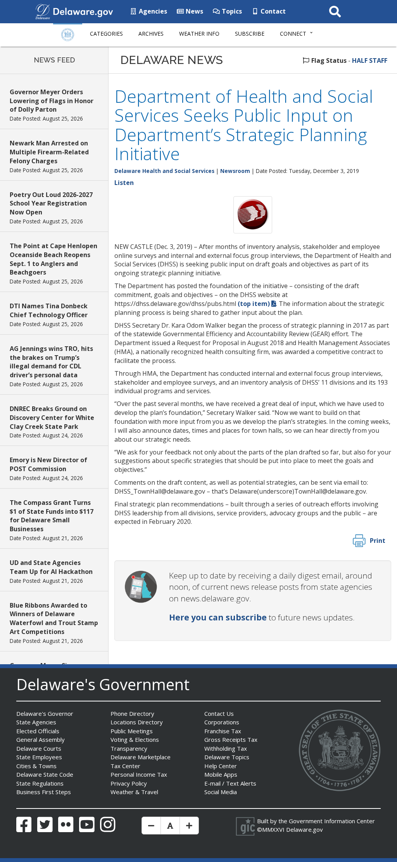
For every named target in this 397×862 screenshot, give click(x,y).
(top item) (254, 303)
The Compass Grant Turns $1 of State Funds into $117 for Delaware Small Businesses (51, 516)
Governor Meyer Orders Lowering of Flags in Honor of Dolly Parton (51, 101)
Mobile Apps (220, 774)
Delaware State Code (44, 774)
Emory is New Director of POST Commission (48, 464)
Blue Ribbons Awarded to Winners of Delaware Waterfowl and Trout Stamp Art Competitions (54, 618)
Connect (293, 33)
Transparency (128, 748)
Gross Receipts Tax (230, 739)
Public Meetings (131, 731)
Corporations (221, 722)
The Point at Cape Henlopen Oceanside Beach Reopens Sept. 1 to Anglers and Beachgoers (53, 259)
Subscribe (249, 33)
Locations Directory (136, 722)
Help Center (220, 766)
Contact (272, 11)
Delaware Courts (38, 748)
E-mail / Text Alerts (230, 783)
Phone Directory (132, 713)
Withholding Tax (225, 748)
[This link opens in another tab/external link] (42, 11)
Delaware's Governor (44, 713)
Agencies (152, 11)
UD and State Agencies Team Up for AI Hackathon (51, 567)
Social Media (220, 792)
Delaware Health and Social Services (164, 170)
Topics (231, 11)
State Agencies (36, 722)
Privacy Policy (128, 783)
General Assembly (40, 739)
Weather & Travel (134, 792)
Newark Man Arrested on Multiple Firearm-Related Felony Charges (49, 152)
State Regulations (40, 783)
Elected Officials (37, 731)
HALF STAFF (369, 60)
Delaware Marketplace (140, 757)
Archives (151, 33)
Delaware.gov (304, 829)
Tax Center (125, 766)
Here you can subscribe (218, 617)
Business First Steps (43, 792)
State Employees (39, 757)
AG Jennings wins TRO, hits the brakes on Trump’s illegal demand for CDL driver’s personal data (51, 362)
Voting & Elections (134, 739)
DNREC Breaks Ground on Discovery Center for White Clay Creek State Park (52, 417)
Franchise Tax (222, 731)
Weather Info (199, 33)
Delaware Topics (226, 757)
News (193, 11)
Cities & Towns (36, 766)
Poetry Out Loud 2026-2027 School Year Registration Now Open (51, 203)
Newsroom (235, 170)
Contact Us (219, 713)
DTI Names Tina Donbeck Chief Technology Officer (49, 310)
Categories (106, 33)
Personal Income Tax (138, 774)
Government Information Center (332, 821)
